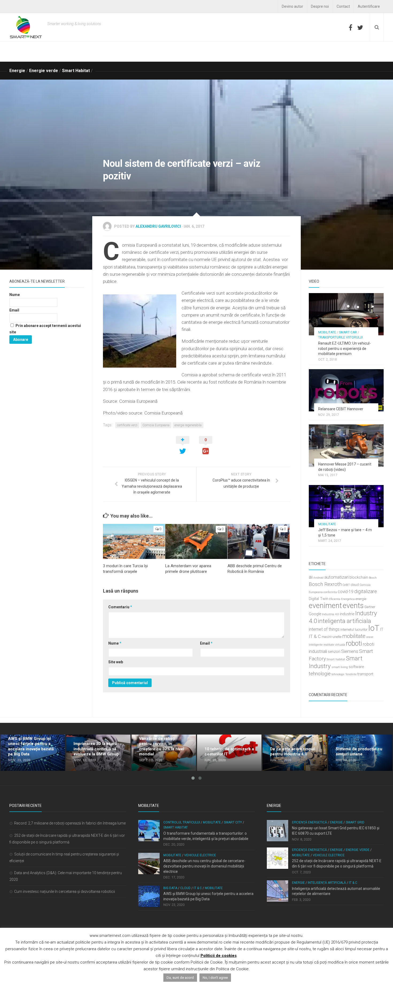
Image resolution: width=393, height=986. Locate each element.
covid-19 (345, 591)
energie (361, 599)
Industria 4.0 (330, 614)
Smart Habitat (76, 70)
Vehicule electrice (200, 855)
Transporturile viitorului (340, 337)
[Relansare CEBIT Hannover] (346, 390)
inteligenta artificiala (344, 620)
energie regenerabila (188, 425)
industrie (347, 614)
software (356, 667)
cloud (355, 585)
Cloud (185, 888)
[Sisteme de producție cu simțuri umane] (360, 753)
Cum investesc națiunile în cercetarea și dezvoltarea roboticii (64, 891)
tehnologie (320, 673)
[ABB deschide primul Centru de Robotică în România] (259, 541)
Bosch (373, 577)
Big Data (170, 888)
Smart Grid (355, 822)
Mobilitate (327, 332)
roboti (354, 643)
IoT (373, 628)
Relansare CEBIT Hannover (340, 409)
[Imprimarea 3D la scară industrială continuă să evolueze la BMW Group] (98, 753)
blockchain (358, 577)
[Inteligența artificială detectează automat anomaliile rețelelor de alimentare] (277, 891)
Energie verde (43, 70)
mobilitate (353, 636)
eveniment (325, 605)
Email (206, 643)
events (353, 605)
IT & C (315, 636)
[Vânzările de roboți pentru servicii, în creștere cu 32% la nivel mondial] (164, 753)
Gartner (369, 607)
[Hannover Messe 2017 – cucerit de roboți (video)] (346, 445)
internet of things (324, 629)
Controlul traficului (181, 822)
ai (311, 577)
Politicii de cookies (219, 955)
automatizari (336, 577)
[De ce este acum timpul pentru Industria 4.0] (295, 753)
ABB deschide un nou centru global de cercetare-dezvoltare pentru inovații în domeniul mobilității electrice (204, 866)
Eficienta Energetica (342, 599)
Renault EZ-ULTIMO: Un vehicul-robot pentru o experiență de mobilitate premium (344, 348)
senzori (334, 651)
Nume (114, 643)
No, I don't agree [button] (215, 978)
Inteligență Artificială (327, 883)
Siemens (349, 651)
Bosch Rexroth (325, 584)
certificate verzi (127, 425)
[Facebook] (350, 27)
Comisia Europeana (155, 425)
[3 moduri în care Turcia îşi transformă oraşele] (134, 541)
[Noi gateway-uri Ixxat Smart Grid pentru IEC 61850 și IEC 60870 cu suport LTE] (277, 830)
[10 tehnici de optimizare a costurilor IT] (229, 753)
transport (365, 674)
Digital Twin (318, 599)
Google (315, 614)
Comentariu (120, 607)
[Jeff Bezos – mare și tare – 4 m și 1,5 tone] (346, 506)
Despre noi (320, 6)
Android (318, 577)
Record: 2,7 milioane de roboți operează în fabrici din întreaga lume (70, 823)
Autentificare (369, 6)
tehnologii (338, 674)
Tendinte (351, 674)
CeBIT (346, 585)
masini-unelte (331, 637)
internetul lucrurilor (353, 630)
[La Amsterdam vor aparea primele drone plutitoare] (196, 541)
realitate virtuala (334, 644)
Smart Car (348, 332)
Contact (343, 6)
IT (381, 629)
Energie (17, 70)
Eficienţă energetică (309, 822)
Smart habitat (336, 659)
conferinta (330, 592)
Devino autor (292, 6)
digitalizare (365, 591)
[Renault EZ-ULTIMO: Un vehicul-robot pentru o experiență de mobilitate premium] (346, 314)
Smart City (233, 822)
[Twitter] (360, 27)
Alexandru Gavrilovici (158, 226)
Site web (115, 662)
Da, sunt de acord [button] (180, 978)
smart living (340, 667)
